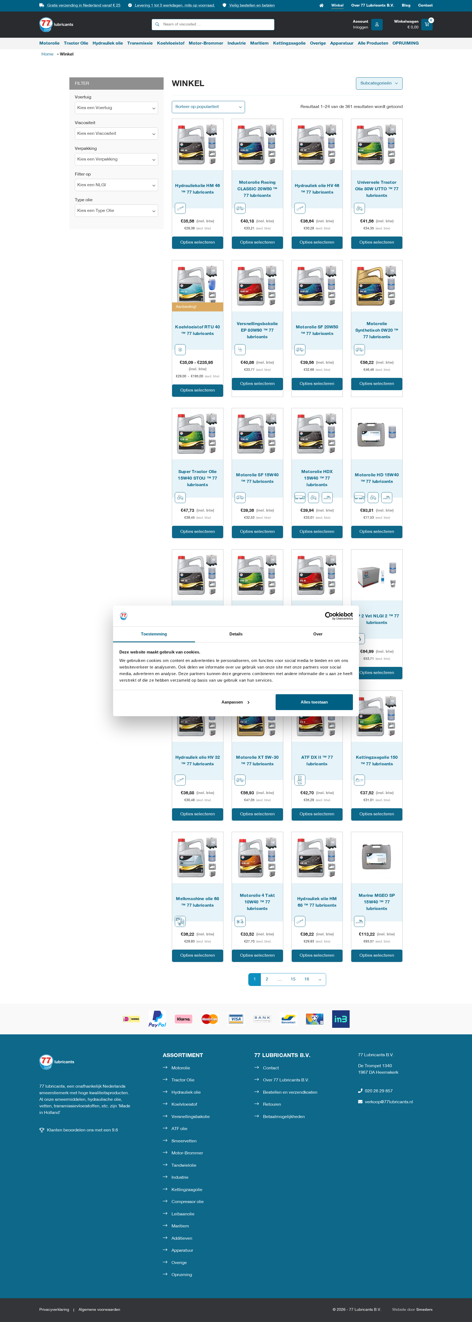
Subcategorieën (376, 83)
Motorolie (49, 43)
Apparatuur (341, 43)
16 (306, 979)
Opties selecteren (197, 242)
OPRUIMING (406, 43)
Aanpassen (232, 702)
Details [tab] (236, 634)
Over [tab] (318, 634)
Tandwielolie (184, 1166)
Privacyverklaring (54, 1310)
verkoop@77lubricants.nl (389, 1102)
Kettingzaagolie (289, 43)
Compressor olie (188, 1202)
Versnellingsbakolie (191, 1117)
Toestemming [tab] (154, 634)
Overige (318, 43)
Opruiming (182, 1275)
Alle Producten (373, 43)
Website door (412, 1310)
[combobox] (116, 108)
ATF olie (179, 1129)
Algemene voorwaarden (99, 1310)
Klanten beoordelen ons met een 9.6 (82, 1130)
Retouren (272, 1105)
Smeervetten (184, 1141)
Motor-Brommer (206, 43)
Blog (406, 5)
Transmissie (140, 43)
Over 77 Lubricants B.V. (372, 5)
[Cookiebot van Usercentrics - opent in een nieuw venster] (329, 616)
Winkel (337, 5)
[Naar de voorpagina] (56, 24)
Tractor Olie (76, 43)
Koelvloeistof (170, 43)
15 (293, 979)
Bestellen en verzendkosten (290, 1093)
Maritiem (259, 43)
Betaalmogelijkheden (284, 1117)
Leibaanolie (183, 1214)
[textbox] (116, 108)
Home (321, 5)
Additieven (182, 1239)
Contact (425, 5)
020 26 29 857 (379, 1091)
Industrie (237, 43)
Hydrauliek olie (108, 43)
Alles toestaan (314, 702)
